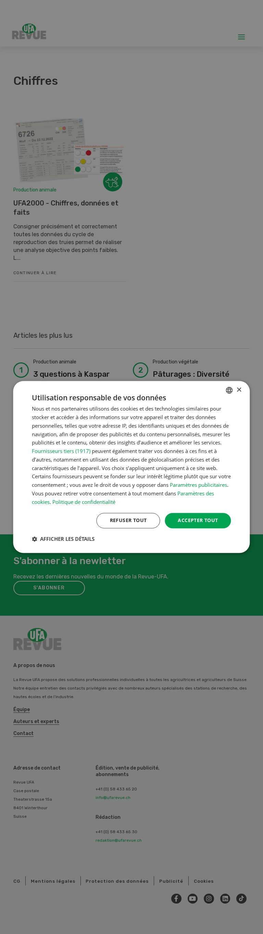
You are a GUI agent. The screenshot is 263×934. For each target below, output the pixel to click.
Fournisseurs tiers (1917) (61, 451)
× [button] (238, 389)
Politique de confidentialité (83, 501)
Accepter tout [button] (198, 520)
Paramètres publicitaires (198, 485)
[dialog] (131, 467)
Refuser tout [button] (128, 520)
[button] (63, 539)
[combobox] (229, 390)
